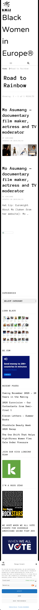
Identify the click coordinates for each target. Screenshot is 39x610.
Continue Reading (11, 219)
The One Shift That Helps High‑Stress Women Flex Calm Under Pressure (18, 438)
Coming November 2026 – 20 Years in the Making (19, 395)
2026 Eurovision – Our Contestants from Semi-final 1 (17, 406)
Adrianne (9, 138)
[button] (36, 564)
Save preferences (19, 601)
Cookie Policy (13, 606)
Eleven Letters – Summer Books (18, 418)
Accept (19, 591)
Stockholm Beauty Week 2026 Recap (16, 427)
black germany (9, 101)
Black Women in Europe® (17, 36)
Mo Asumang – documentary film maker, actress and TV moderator (19, 120)
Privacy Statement (23, 606)
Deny (19, 596)
